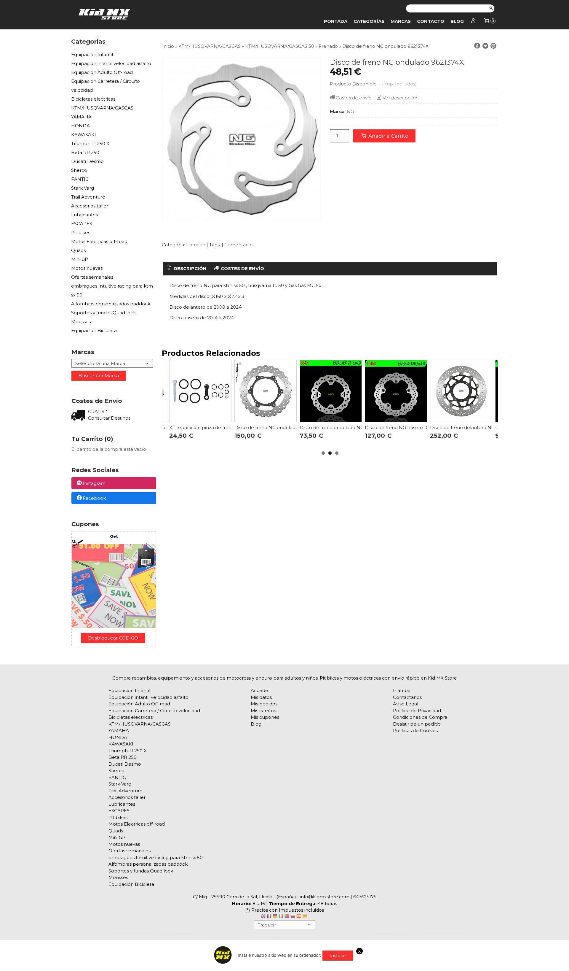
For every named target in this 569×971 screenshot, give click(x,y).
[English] (263, 917)
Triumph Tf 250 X (90, 143)
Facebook (94, 498)
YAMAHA (81, 117)
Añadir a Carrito (387, 136)
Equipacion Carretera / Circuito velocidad (105, 85)
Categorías (369, 21)
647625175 (364, 896)
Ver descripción (400, 98)
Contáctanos (407, 697)
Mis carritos (263, 710)
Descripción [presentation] (189, 268)
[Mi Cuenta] (473, 21)
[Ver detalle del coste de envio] (79, 415)
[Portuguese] (286, 917)
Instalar (338, 955)
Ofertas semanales (92, 277)
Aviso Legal (405, 704)
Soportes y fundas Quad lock (103, 312)
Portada (335, 21)
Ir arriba (401, 690)
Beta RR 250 (85, 152)
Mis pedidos (264, 704)
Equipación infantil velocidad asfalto (111, 63)
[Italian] (281, 917)
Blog (457, 21)
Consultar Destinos (109, 418)
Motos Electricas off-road (99, 241)
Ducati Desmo (87, 161)
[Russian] (292, 917)
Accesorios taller (89, 206)
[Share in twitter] (485, 46)
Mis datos (261, 697)
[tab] (186, 269)
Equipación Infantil (92, 54)
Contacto (430, 21)
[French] (269, 917)
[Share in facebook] (477, 46)
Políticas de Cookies (415, 730)
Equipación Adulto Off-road (102, 72)
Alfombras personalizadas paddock (110, 304)
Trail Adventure (88, 197)
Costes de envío (354, 98)
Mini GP (79, 259)
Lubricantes (84, 215)
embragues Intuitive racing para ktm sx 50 (112, 290)
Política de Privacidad (417, 710)
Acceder (260, 690)
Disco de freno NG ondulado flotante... (277, 427)
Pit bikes (80, 232)
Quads (78, 250)
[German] (275, 917)
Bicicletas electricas (93, 99)
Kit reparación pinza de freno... (203, 427)
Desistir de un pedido (417, 724)
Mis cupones (265, 717)
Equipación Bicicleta (94, 330)
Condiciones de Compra (420, 717)
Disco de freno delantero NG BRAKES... (473, 427)
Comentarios (238, 244)
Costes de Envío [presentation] (242, 268)
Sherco (79, 170)
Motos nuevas (87, 268)
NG (350, 111)
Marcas (401, 21)
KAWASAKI (83, 134)
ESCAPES (81, 223)
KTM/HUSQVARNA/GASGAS (102, 108)
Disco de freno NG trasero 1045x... (402, 427)
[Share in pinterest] (493, 46)
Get (114, 536)
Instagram (94, 483)
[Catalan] (305, 917)
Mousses (81, 321)
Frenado (195, 244)
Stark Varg (82, 188)
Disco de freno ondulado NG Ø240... (340, 427)
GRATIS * (98, 411)
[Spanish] (298, 917)
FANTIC (80, 179)
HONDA (80, 125)
